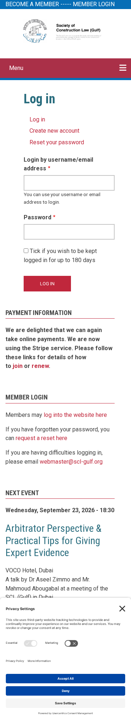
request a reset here (41, 438)
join (18, 365)
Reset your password (56, 142)
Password (37, 217)
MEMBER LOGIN (94, 4)
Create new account (54, 130)
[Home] (65, 30)
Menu (16, 68)
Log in (37, 119)
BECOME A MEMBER (32, 4)
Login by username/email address (58, 164)
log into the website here (75, 414)
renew (40, 365)
